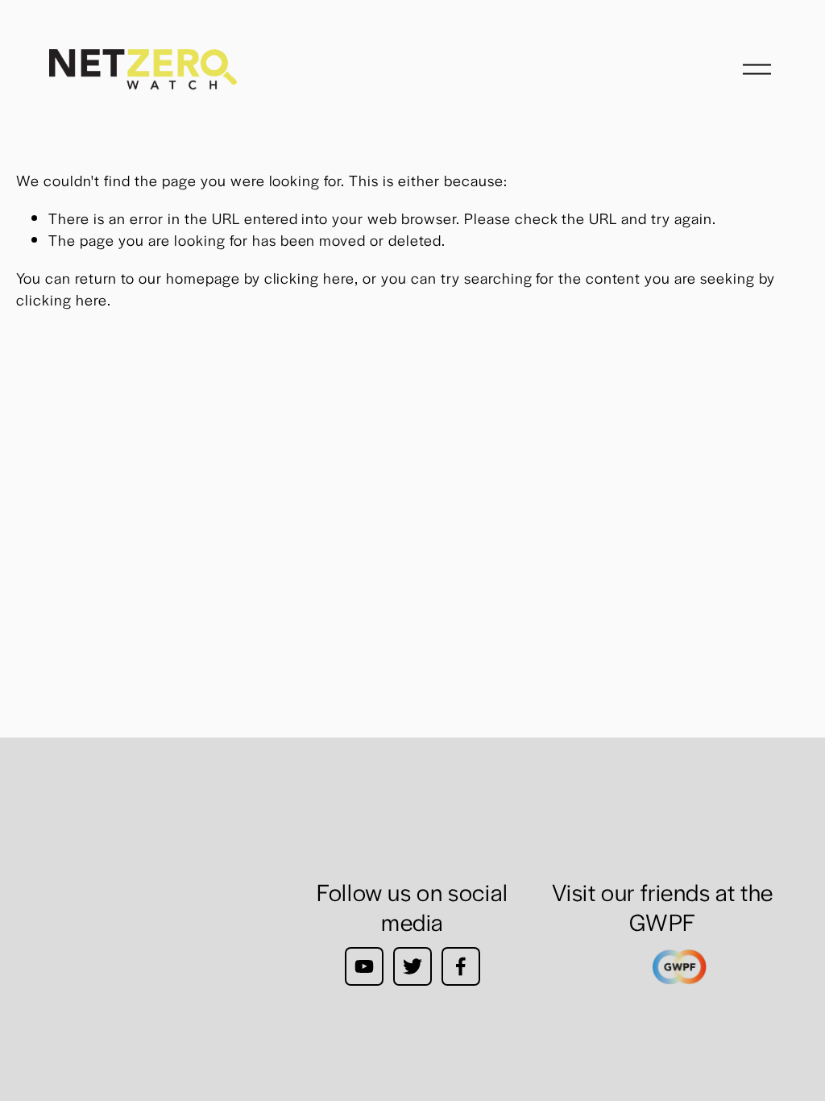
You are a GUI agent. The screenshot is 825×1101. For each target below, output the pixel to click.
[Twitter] (412, 966)
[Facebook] (461, 966)
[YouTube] (364, 966)
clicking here (309, 277)
